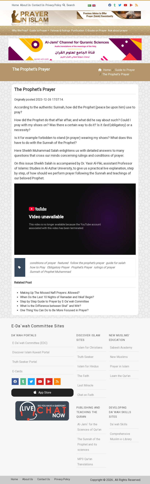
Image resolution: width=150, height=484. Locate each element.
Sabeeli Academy (121, 347)
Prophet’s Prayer (81, 267)
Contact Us (38, 5)
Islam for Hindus (88, 366)
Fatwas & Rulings (60, 30)
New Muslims (119, 357)
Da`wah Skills (118, 424)
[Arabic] (89, 5)
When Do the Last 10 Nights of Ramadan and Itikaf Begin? (57, 297)
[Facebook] (110, 4)
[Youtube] (126, 4)
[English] (94, 5)
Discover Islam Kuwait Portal (30, 352)
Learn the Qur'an (120, 376)
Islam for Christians (89, 347)
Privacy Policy (53, 5)
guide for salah (115, 263)
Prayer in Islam (119, 366)
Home (15, 5)
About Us (25, 5)
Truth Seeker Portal (24, 362)
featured (62, 263)
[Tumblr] (115, 4)
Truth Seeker (85, 357)
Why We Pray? (20, 30)
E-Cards (17, 371)
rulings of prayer (104, 267)
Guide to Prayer (38, 30)
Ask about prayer (118, 30)
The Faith (83, 376)
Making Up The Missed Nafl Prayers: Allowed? (50, 292)
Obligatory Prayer (58, 267)
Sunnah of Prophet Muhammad (50, 271)
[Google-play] (132, 4)
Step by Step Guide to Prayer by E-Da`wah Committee (54, 301)
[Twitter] (120, 4)
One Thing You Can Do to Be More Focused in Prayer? (54, 310)
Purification (77, 30)
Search (70, 5)
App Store (44, 392)
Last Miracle (85, 385)
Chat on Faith (85, 395)
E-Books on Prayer (96, 30)
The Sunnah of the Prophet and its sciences (88, 444)
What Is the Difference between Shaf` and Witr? (50, 306)
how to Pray (37, 267)
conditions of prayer (43, 263)
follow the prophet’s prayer (87, 263)
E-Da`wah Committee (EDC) (29, 343)
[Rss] (137, 4)
